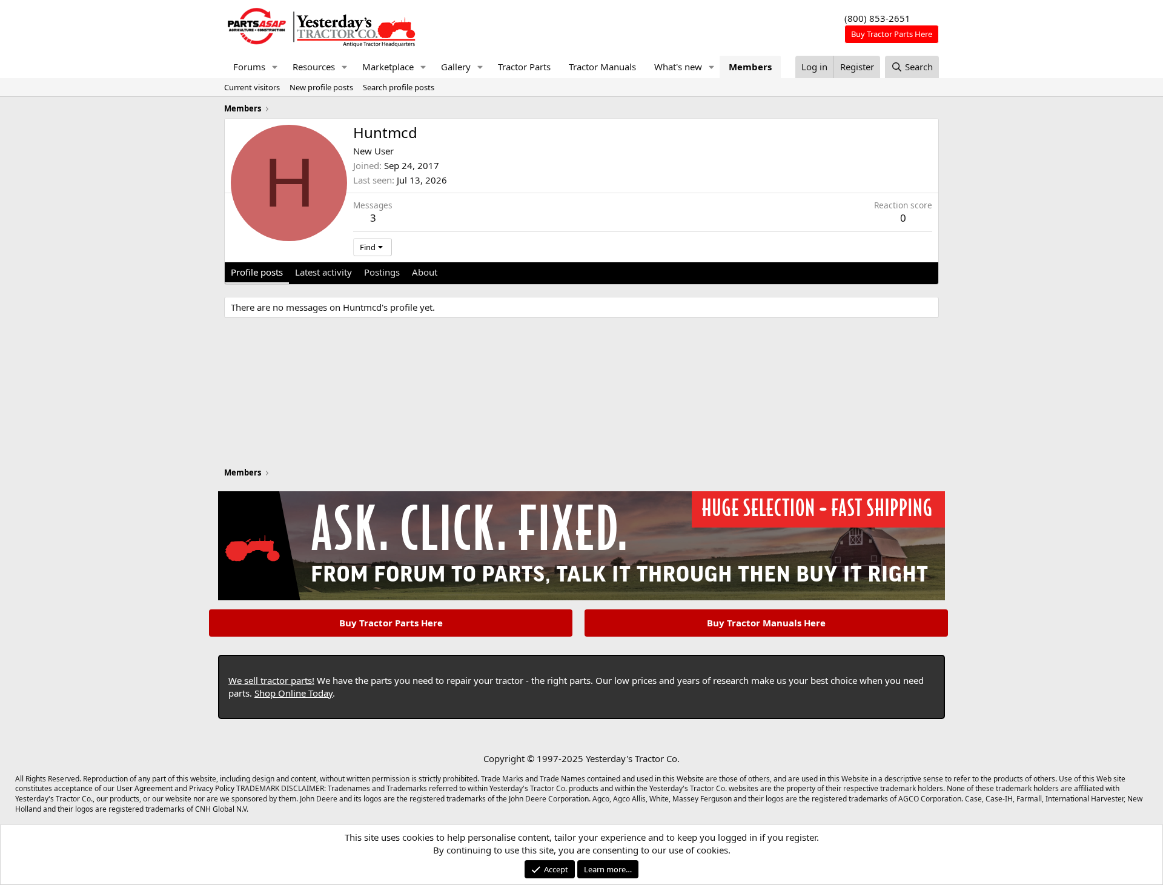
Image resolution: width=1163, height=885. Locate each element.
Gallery (456, 67)
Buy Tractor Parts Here (391, 623)
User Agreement (144, 788)
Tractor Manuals (602, 67)
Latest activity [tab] (323, 272)
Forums (249, 67)
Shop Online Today (293, 693)
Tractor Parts (524, 67)
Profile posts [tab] (257, 272)
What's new (678, 67)
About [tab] (424, 272)
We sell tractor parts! (271, 680)
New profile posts (321, 87)
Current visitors (252, 87)
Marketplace (388, 67)
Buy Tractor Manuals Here (766, 623)
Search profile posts (398, 87)
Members (750, 67)
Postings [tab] (382, 272)
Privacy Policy (211, 788)
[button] (275, 67)
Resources (314, 67)
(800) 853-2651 (877, 18)
